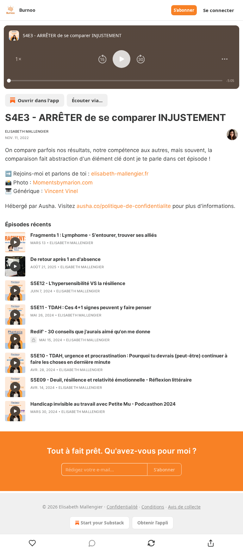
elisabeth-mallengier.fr (119, 173)
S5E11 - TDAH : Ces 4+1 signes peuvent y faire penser (90, 307)
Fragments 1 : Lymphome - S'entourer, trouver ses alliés (93, 235)
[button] (18, 59)
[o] (15, 242)
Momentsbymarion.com (63, 182)
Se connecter (218, 10)
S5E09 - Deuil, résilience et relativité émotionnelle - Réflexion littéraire (111, 380)
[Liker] (32, 543)
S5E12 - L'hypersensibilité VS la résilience (77, 283)
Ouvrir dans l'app (38, 100)
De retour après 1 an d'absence (65, 259)
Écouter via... (87, 100)
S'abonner (184, 10)
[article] (121, 242)
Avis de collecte (184, 507)
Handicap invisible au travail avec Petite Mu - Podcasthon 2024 (103, 404)
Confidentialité (122, 507)
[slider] (115, 80)
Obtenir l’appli (152, 523)
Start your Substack (102, 523)
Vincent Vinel (61, 191)
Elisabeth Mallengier (26, 131)
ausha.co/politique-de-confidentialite (124, 206)
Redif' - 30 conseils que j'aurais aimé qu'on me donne (90, 332)
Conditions (152, 507)
